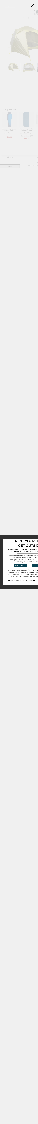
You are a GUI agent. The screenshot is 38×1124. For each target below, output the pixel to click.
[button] (32, 5)
